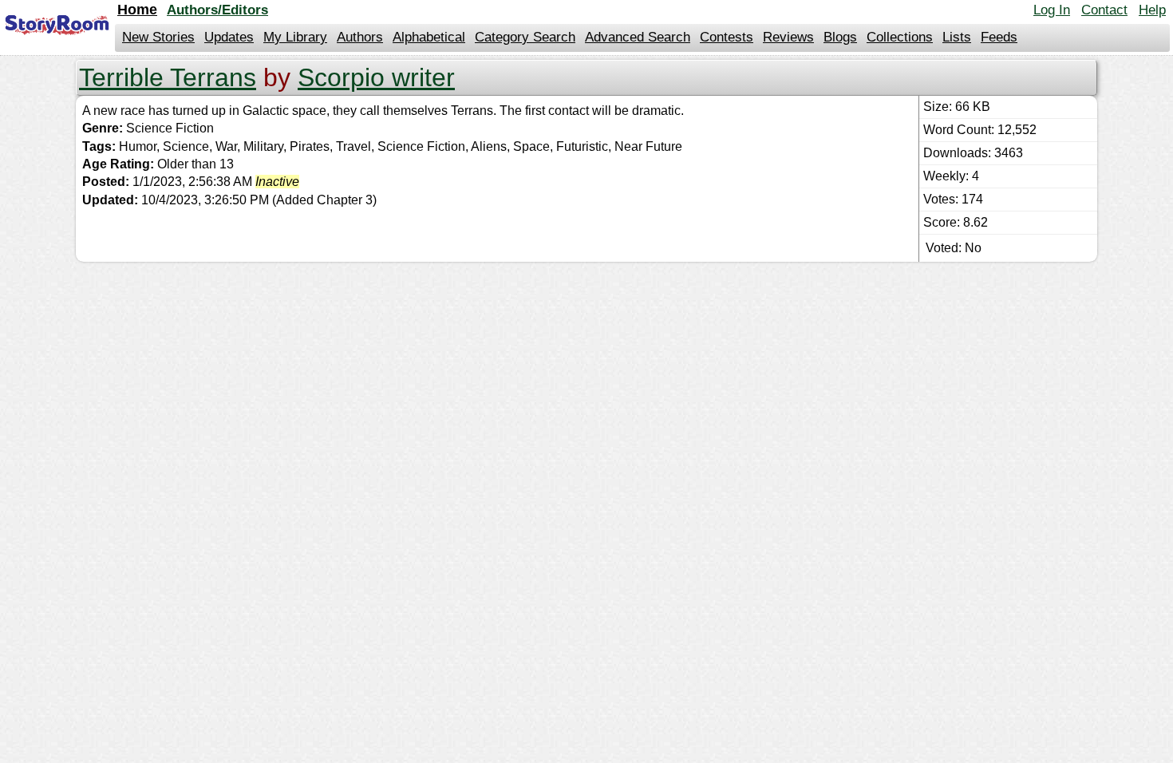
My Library (295, 37)
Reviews (788, 37)
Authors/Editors (217, 10)
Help (1152, 10)
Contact (1104, 10)
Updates (229, 37)
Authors (360, 37)
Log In (1051, 10)
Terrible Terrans (167, 77)
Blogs (840, 37)
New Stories (158, 37)
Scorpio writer (376, 77)
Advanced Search (637, 37)
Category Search (525, 37)
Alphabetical (429, 37)
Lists (956, 37)
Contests (726, 37)
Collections (900, 37)
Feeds (999, 37)
